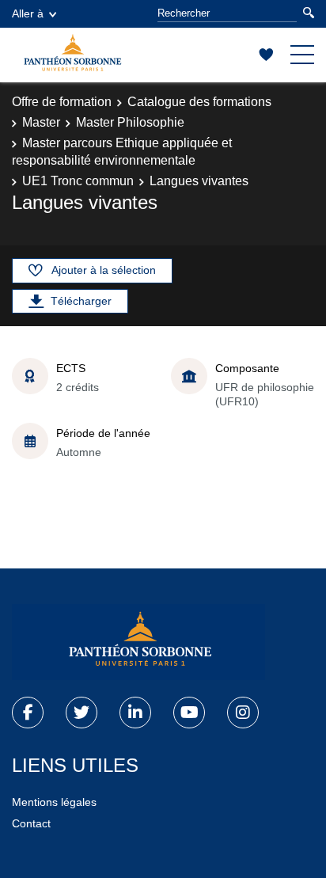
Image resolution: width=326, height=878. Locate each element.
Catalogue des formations (199, 101)
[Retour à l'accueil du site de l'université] (138, 642)
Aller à (28, 13)
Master (41, 122)
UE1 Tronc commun (78, 181)
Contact (31, 823)
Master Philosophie (130, 122)
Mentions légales (54, 802)
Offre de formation (62, 101)
